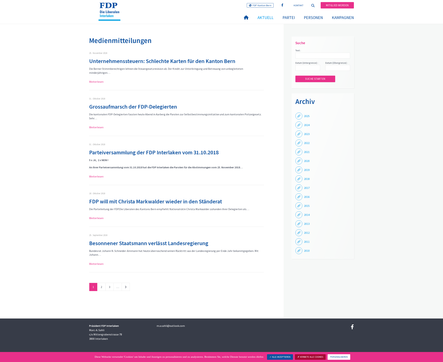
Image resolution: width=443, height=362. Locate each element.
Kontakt (299, 5)
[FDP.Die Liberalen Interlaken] (110, 7)
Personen (313, 17)
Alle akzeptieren (281, 356)
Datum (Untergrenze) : (306, 62)
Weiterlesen (96, 81)
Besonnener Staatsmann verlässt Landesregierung (148, 243)
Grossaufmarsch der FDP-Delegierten (133, 106)
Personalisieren (339, 356)
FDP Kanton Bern (262, 5)
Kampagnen (343, 17)
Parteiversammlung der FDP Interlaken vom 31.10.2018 (154, 152)
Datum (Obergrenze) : (336, 62)
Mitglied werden (337, 5)
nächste (126, 287)
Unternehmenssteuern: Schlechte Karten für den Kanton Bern (162, 61)
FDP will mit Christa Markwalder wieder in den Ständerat (155, 201)
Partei (289, 17)
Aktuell (265, 17)
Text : (298, 50)
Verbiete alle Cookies (311, 356)
